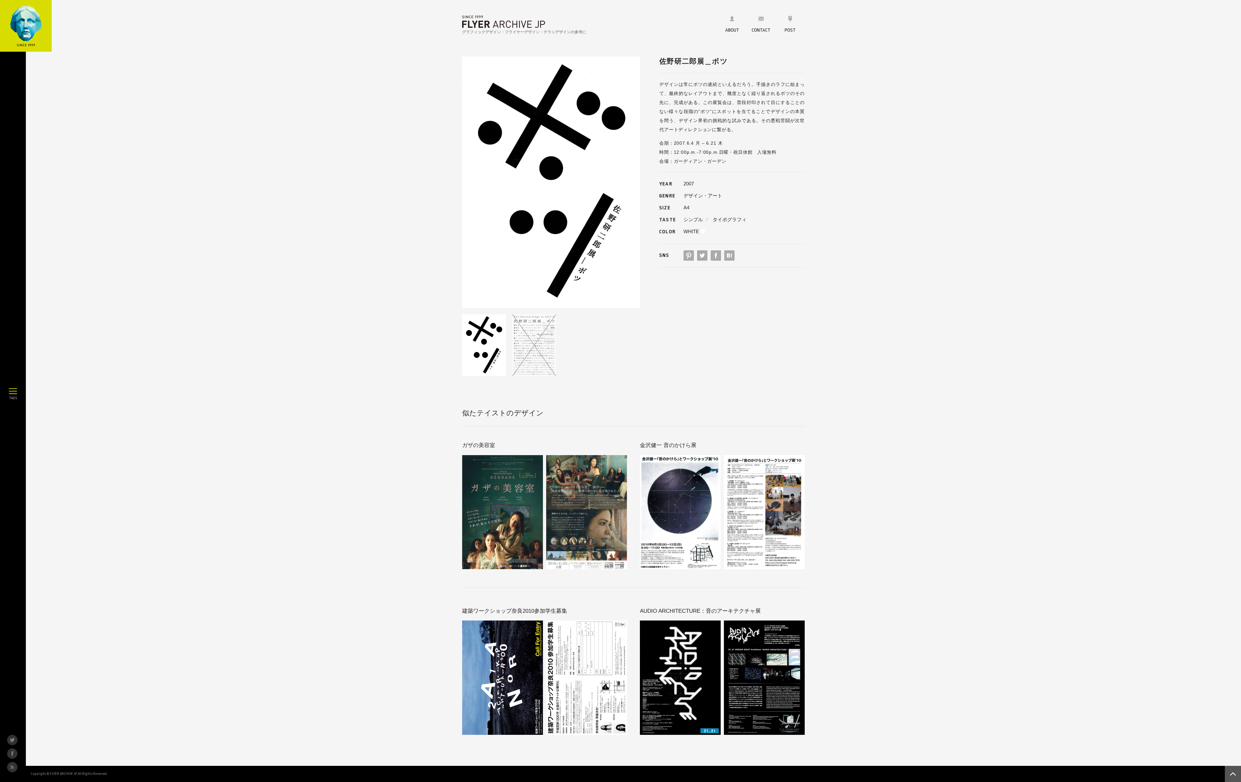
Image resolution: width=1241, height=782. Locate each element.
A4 (686, 207)
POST (790, 30)
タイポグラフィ (730, 219)
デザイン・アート (703, 195)
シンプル (693, 219)
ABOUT (732, 30)
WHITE (691, 231)
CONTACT (761, 30)
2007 (689, 183)
